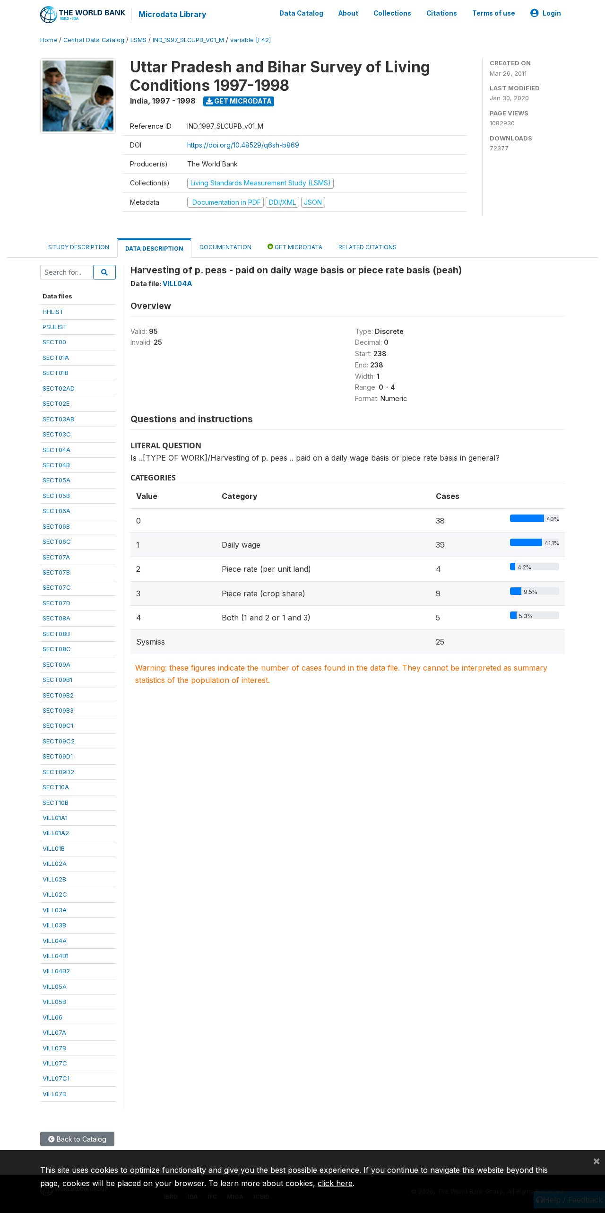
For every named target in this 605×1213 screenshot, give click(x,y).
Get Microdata (242, 101)
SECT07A (56, 557)
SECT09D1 (58, 756)
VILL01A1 (55, 817)
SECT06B (56, 526)
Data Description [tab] (154, 248)
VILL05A (55, 986)
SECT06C (57, 541)
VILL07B (54, 1048)
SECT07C (57, 587)
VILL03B (54, 925)
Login (552, 13)
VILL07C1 (56, 1078)
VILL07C (55, 1063)
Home (48, 40)
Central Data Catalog (93, 40)
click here (335, 1183)
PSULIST (55, 327)
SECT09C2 (59, 741)
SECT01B (56, 372)
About (348, 13)
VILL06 (52, 1017)
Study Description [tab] (78, 247)
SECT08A (56, 618)
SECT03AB (58, 419)
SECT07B (56, 572)
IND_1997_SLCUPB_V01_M (188, 40)
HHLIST (53, 311)
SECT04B (56, 465)
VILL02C (55, 894)
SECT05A (56, 480)
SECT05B (56, 495)
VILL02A (55, 863)
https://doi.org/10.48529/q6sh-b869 (243, 145)
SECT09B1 (57, 679)
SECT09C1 (58, 725)
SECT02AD (59, 388)
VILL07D (55, 1094)
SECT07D (56, 603)
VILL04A (55, 940)
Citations (441, 13)
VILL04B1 (56, 956)
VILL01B (54, 848)
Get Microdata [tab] (297, 247)
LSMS (138, 40)
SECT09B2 (58, 695)
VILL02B (54, 879)
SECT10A (56, 787)
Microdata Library (172, 14)
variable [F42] (250, 40)
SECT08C (57, 649)
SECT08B (56, 633)
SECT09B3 (58, 710)
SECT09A (56, 664)
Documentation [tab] (225, 247)
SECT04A (56, 450)
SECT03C (57, 434)
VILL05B (54, 1001)
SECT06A (56, 511)
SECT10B (56, 802)
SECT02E (56, 403)
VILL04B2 (56, 971)
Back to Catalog (80, 1139)
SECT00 (54, 342)
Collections (392, 13)
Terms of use (493, 13)
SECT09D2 (58, 772)
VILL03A (55, 910)
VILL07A (54, 1032)
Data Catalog (301, 13)
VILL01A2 (56, 833)
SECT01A (56, 357)
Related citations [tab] (367, 247)
